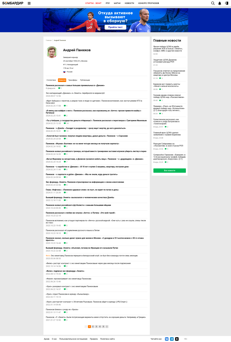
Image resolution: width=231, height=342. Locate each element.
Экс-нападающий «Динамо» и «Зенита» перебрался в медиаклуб (75, 93)
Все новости (169, 170)
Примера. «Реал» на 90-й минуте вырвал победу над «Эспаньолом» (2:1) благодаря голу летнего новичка (169, 108)
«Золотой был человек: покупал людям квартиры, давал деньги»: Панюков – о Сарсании (87, 136)
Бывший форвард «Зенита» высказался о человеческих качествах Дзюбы (80, 197)
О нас (54, 339)
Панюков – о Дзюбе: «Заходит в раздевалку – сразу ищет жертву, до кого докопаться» (86, 128)
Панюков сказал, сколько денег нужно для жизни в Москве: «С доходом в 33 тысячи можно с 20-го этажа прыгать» (95, 239)
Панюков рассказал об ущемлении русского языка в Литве (72, 230)
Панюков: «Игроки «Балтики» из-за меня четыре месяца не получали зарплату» (82, 144)
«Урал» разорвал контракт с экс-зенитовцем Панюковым (72, 286)
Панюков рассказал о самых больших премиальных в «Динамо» (75, 85)
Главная (49, 40)
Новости (62, 80)
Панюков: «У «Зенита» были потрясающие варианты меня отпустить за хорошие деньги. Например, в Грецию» (96, 317)
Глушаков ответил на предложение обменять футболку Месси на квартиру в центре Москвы (169, 73)
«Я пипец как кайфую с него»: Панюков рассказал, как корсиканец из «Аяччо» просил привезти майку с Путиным (93, 112)
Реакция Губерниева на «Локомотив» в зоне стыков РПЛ (168, 145)
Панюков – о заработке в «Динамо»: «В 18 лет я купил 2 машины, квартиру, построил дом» (87, 167)
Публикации (85, 80)
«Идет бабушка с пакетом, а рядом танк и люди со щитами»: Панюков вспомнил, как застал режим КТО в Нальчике (94, 102)
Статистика (51, 80)
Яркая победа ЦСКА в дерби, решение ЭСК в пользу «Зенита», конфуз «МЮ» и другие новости (168, 49)
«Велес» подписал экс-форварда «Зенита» (65, 271)
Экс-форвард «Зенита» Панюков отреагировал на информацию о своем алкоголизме (85, 182)
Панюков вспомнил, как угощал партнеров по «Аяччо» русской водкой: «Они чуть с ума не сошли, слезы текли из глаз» (96, 222)
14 (67, 123)
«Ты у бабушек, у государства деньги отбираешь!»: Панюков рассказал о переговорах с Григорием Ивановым (96, 120)
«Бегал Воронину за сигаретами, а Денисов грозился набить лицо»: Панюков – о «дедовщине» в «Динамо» (95, 159)
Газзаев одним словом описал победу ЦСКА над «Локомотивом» (168, 96)
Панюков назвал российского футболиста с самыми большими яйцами (78, 205)
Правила (94, 339)
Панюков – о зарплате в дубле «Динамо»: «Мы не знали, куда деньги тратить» (82, 174)
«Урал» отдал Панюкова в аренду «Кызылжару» (67, 294)
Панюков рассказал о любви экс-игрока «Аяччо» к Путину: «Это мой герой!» (80, 213)
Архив (46, 339)
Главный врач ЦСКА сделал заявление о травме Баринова (167, 134)
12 (67, 131)
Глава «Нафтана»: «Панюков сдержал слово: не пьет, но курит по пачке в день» (82, 190)
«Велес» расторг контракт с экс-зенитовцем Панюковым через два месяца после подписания (88, 263)
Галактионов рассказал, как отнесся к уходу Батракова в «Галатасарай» (166, 121)
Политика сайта (107, 339)
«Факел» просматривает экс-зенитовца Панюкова (68, 279)
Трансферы (72, 80)
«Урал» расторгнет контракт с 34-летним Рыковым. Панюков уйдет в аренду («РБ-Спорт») (86, 302)
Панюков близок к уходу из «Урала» (62, 309)
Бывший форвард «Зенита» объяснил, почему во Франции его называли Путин (82, 248)
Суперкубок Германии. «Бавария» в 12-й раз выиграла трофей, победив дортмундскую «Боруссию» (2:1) (169, 157)
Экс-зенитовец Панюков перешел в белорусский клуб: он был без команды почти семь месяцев (92, 256)
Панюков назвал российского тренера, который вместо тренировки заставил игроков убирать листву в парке (96, 151)
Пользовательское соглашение (73, 339)
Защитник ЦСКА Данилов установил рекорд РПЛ (164, 61)
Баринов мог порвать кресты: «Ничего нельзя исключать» (166, 85)
